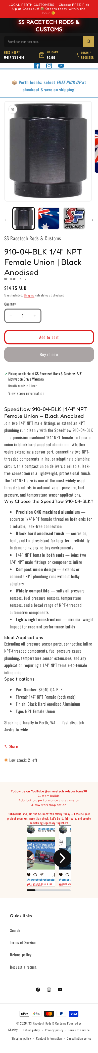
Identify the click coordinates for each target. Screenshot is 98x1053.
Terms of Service (23, 942)
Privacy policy (54, 1030)
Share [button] (13, 746)
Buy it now (49, 354)
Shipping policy (21, 1038)
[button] (36, 858)
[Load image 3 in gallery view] (74, 218)
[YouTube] (61, 65)
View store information (26, 393)
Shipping (29, 295)
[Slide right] (92, 219)
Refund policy (21, 954)
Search (15, 930)
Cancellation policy (79, 1038)
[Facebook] (37, 65)
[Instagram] (49, 65)
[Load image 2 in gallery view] (49, 218)
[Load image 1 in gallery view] (24, 218)
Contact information (49, 1038)
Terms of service (78, 1030)
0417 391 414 (14, 57)
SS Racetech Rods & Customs (47, 1023)
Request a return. (23, 967)
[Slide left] (5, 219)
